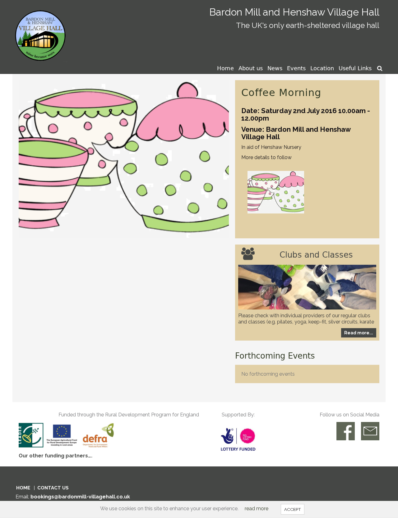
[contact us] (370, 431)
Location (322, 68)
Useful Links (355, 68)
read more (256, 508)
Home (225, 68)
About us (250, 68)
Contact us (53, 488)
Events (296, 68)
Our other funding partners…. (55, 456)
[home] (41, 31)
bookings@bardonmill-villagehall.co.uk (80, 497)
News (274, 68)
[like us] (345, 431)
